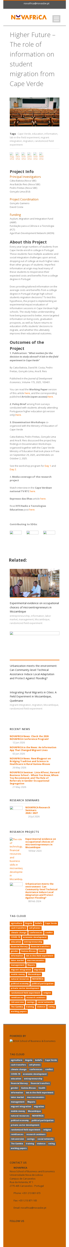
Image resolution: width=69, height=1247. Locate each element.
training (30, 1006)
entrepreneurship (20, 615)
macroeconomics (35, 960)
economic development (35, 937)
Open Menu (56, 18)
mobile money (18, 974)
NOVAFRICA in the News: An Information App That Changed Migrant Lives (33, 749)
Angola (28, 923)
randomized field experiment (26, 623)
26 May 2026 (19, 767)
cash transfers (18, 928)
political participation (43, 983)
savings (31, 1002)
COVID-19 (15, 937)
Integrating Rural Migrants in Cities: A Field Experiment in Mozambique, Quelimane (33, 696)
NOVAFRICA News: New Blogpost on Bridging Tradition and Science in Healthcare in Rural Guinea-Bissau (30, 761)
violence (41, 1006)
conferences (35, 932)
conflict (49, 932)
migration (28, 141)
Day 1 (48, 465)
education (37, 133)
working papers (19, 1011)
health (42, 951)
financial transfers (40, 946)
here (27, 393)
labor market (17, 960)
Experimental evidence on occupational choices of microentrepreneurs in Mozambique (34, 607)
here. (19, 414)
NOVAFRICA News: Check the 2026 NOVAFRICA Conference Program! (29, 738)
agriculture (16, 923)
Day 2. (13, 469)
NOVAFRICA (37, 979)
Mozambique (42, 619)
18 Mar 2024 (34, 850)
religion (47, 992)
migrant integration (20, 704)
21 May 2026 (19, 787)
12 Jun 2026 (19, 742)
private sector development (25, 988)
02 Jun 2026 (19, 753)
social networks (46, 1002)
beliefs (38, 923)
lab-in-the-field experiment (25, 137)
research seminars (35, 997)
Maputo (31, 965)
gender (14, 951)
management (26, 619)
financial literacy (19, 946)
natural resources (20, 979)
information (50, 133)
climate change (18, 932)
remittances (17, 997)
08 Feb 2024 (34, 901)
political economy (20, 983)
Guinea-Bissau (28, 951)
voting (51, 1006)
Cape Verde (24, 133)
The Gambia (17, 1006)
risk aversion (17, 1002)
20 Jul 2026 (34, 816)
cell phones (34, 928)
